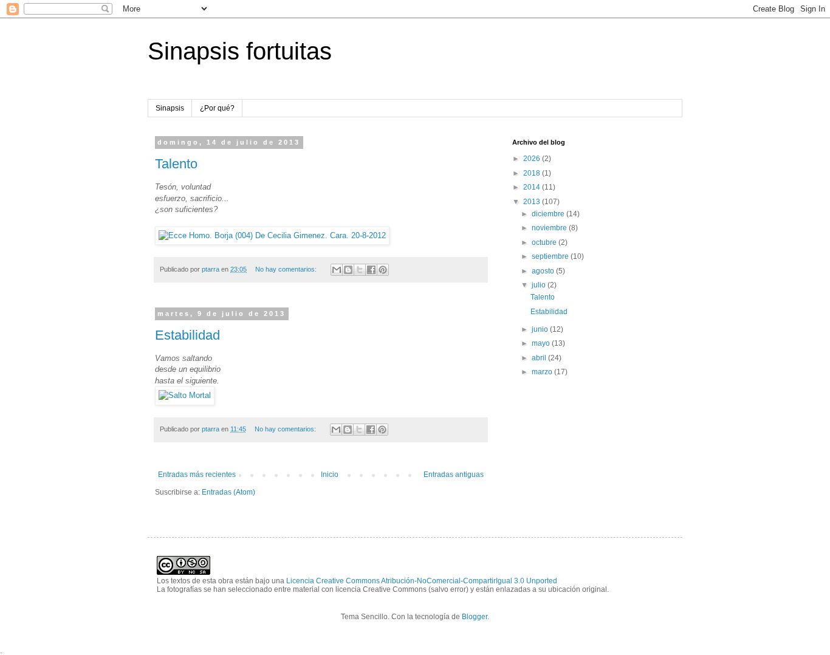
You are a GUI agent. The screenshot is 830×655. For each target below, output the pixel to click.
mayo (542, 343)
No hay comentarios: (286, 269)
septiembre (551, 256)
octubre (545, 242)
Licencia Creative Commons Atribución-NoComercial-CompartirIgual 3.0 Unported (421, 581)
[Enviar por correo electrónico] (337, 270)
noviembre (550, 228)
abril (540, 358)
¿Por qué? (217, 108)
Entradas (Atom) (228, 492)
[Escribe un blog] (348, 270)
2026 (532, 158)
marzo (543, 372)
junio (541, 329)
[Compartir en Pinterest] (383, 270)
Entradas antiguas (454, 474)
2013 (532, 201)
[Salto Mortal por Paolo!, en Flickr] (184, 395)
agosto (544, 271)
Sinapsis (170, 108)
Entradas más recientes (197, 474)
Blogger (474, 616)
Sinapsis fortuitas (240, 51)
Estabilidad (187, 335)
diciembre (549, 214)
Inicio (329, 474)
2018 (532, 173)
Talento (176, 163)
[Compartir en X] (360, 270)
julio (539, 285)
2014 (532, 187)
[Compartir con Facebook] (371, 270)
